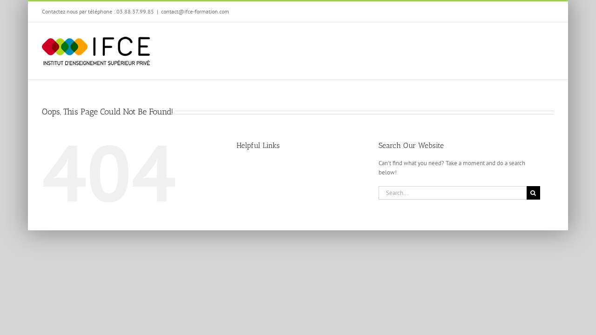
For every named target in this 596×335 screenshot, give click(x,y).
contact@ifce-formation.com (195, 11)
